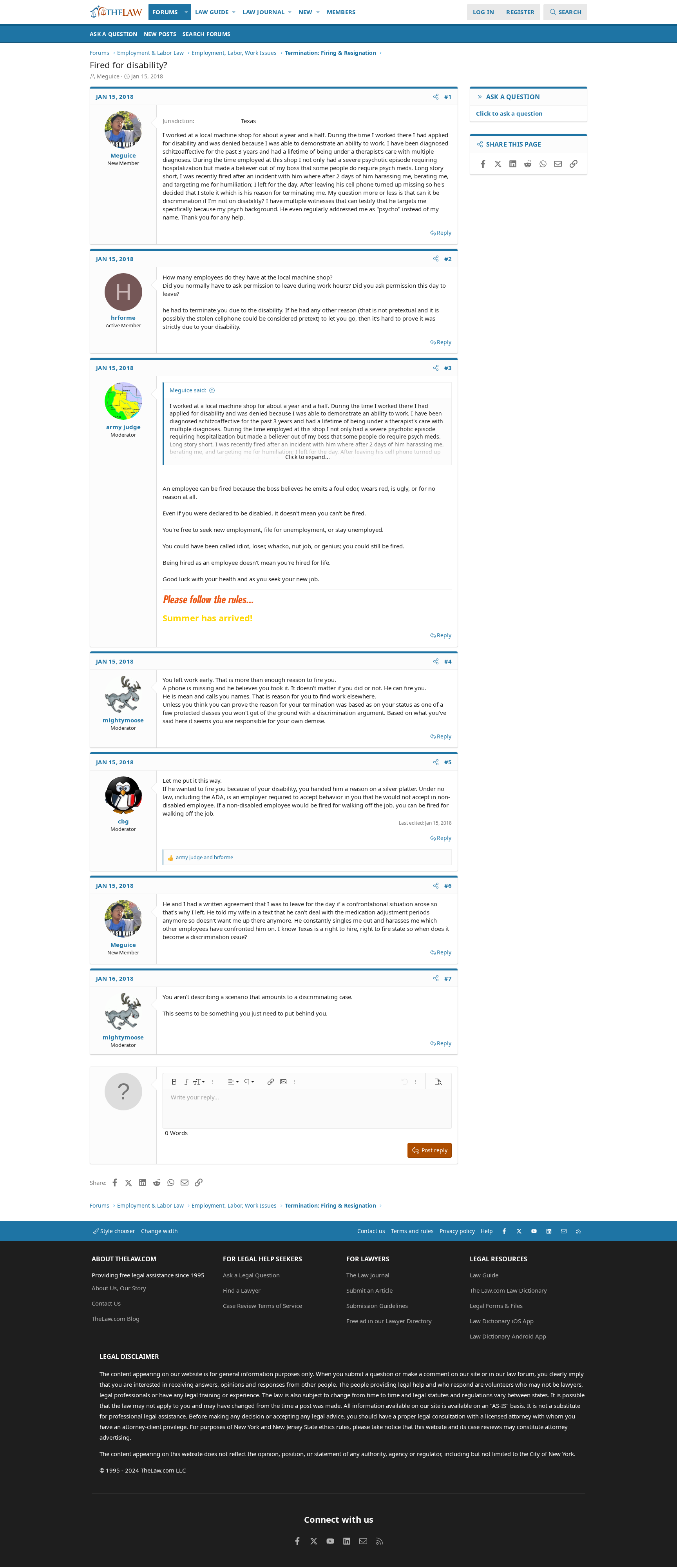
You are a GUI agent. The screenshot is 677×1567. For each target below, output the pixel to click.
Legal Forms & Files (496, 1305)
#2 (448, 259)
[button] (187, 12)
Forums (165, 12)
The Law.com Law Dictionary (508, 1290)
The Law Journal (367, 1275)
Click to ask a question (509, 113)
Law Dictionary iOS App (502, 1321)
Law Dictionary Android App (508, 1336)
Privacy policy (457, 1231)
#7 (448, 978)
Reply (444, 232)
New (306, 12)
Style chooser (117, 1231)
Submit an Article (369, 1290)
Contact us (371, 1231)
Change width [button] (159, 1231)
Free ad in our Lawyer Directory (389, 1321)
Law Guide (211, 12)
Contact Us (106, 1303)
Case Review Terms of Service (262, 1305)
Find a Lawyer (242, 1290)
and (204, 857)
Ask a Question (114, 34)
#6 (448, 885)
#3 (448, 368)
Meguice (108, 76)
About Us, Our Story (119, 1288)
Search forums (206, 34)
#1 (448, 96)
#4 (448, 661)
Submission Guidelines (377, 1305)
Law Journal (263, 12)
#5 (448, 762)
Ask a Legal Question (251, 1275)
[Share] (436, 96)
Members (341, 12)
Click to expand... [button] (307, 457)
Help (487, 1231)
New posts (160, 34)
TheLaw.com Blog (115, 1318)
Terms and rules (412, 1231)
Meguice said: (188, 390)
